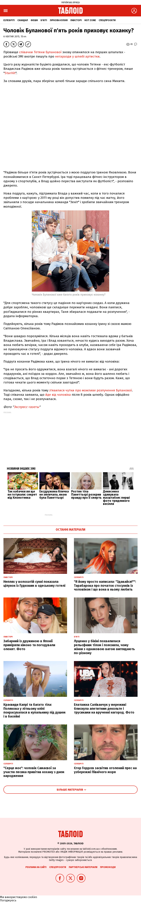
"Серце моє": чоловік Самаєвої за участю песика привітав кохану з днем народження (33, 772)
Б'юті (44, 20)
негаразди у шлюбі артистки (77, 56)
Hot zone (90, 20)
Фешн (34, 20)
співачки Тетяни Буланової (40, 52)
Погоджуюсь (8, 900)
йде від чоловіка (58, 395)
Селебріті (9, 20)
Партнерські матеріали (83, 867)
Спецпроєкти (107, 20)
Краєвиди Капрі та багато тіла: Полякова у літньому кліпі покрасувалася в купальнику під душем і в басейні (34, 710)
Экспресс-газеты (26, 407)
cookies (32, 897)
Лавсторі (76, 20)
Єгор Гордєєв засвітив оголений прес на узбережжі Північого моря (105, 770)
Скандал (22, 20)
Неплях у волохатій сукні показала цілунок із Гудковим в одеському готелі (34, 584)
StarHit (10, 73)
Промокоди (108, 867)
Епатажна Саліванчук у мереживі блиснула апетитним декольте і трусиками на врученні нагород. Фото (104, 709)
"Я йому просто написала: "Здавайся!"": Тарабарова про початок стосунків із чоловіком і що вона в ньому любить (105, 586)
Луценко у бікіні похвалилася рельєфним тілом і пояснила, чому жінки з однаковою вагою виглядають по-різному (104, 647)
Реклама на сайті (35, 867)
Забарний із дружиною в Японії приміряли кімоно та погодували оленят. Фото (29, 645)
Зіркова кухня (59, 20)
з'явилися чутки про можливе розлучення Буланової (90, 390)
